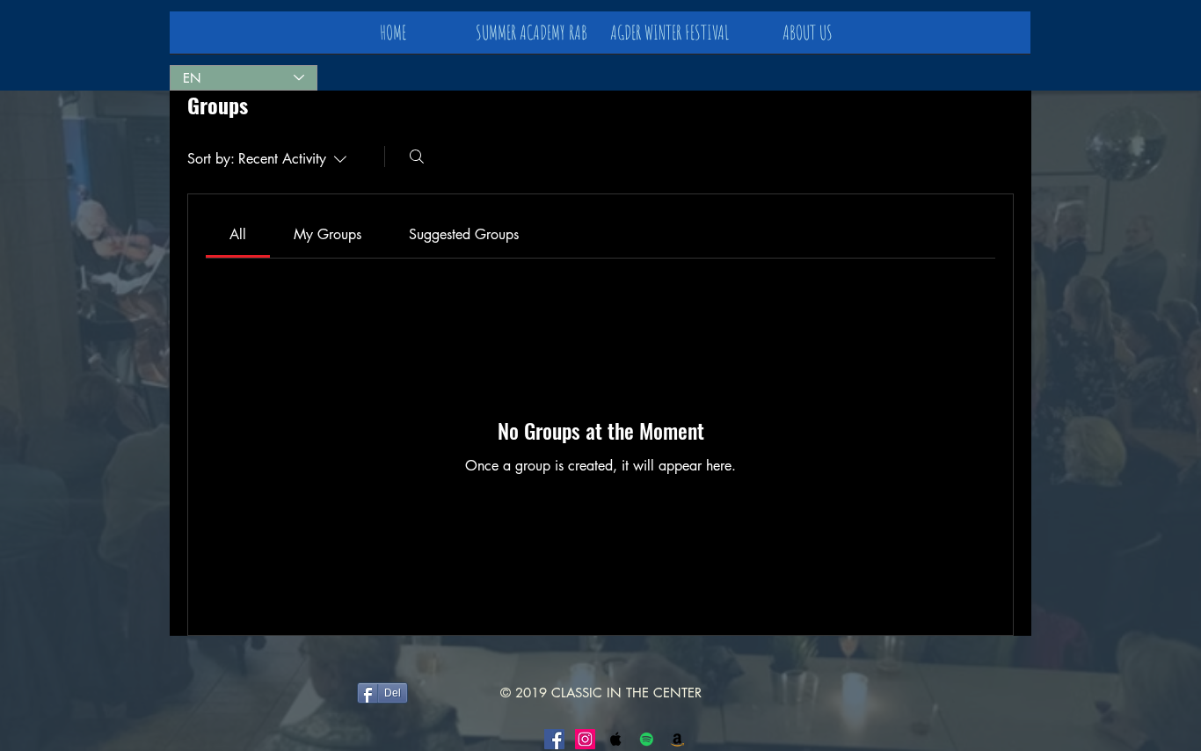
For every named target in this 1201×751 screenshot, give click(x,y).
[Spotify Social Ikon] (647, 739)
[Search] (416, 156)
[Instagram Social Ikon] (585, 739)
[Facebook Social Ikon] (554, 739)
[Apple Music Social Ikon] (616, 739)
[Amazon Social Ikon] (677, 739)
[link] (237, 234)
